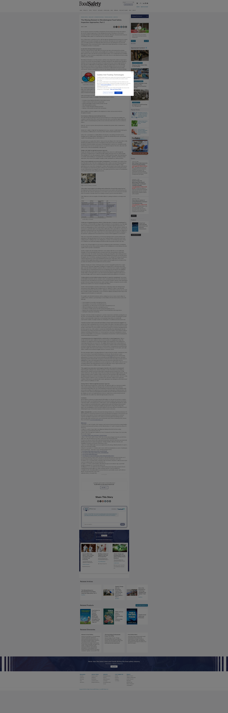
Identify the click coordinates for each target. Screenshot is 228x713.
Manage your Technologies (108, 92)
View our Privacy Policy (115, 89)
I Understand (118, 92)
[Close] (132, 72)
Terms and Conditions (106, 84)
